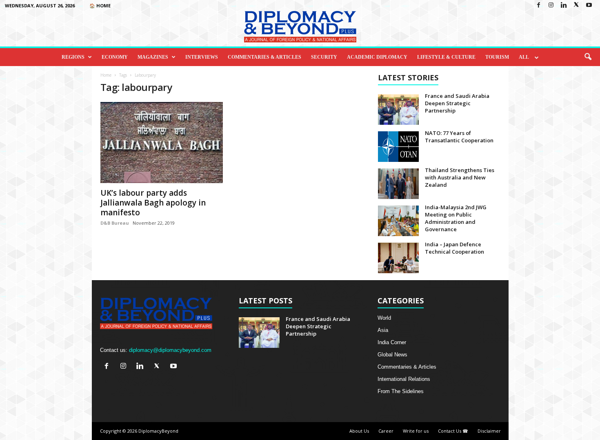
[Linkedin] (564, 5)
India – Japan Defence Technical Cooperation (454, 248)
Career (385, 431)
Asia (383, 330)
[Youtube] (589, 5)
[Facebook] (538, 5)
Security (324, 57)
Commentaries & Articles (264, 57)
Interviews (201, 57)
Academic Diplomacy (377, 57)
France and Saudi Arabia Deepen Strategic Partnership (457, 103)
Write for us (416, 431)
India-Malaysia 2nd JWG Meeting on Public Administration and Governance (456, 218)
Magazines (153, 57)
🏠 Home (100, 5)
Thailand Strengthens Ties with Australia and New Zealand (459, 177)
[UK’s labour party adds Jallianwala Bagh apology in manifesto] (161, 142)
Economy (115, 57)
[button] (588, 57)
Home (105, 75)
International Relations (404, 379)
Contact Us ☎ (453, 431)
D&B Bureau (114, 223)
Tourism (497, 57)
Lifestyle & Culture (446, 57)
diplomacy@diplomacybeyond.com (170, 350)
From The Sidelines (401, 391)
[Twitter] (576, 5)
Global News (392, 355)
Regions (73, 57)
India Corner (392, 342)
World (384, 318)
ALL (524, 57)
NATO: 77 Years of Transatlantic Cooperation (459, 136)
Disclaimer (489, 431)
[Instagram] (551, 5)
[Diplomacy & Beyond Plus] (300, 26)
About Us (359, 431)
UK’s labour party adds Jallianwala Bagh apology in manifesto (153, 203)
